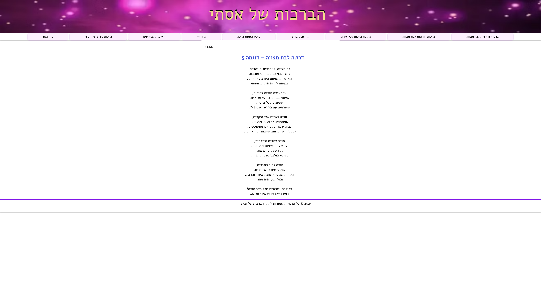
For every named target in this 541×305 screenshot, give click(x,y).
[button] (201, 36)
